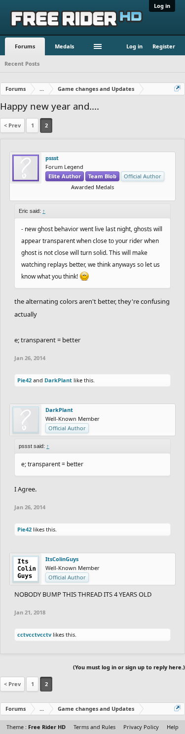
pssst (52, 158)
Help (173, 727)
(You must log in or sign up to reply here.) (129, 667)
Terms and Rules (94, 727)
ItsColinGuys (61, 559)
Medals (64, 46)
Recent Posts (21, 63)
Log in (162, 5)
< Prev (12, 125)
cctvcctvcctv (34, 634)
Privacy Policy (141, 727)
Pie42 (24, 380)
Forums (25, 46)
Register (163, 46)
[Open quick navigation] (178, 89)
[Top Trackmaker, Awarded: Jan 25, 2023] (93, 194)
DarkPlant (58, 380)
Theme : (36, 727)
